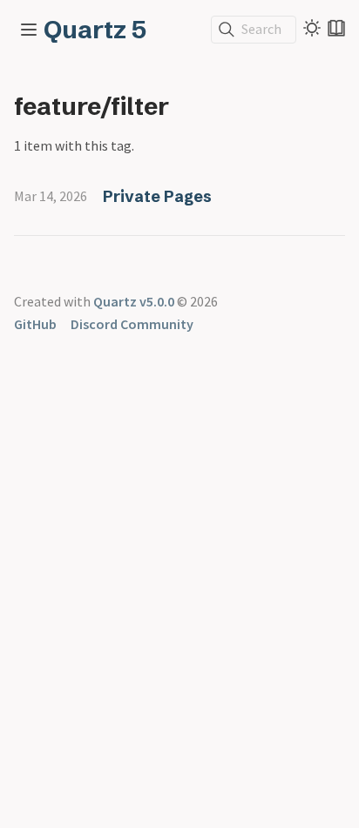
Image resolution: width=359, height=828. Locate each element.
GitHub (35, 324)
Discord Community (132, 324)
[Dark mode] (312, 28)
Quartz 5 (95, 29)
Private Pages (157, 196)
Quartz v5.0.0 (133, 301)
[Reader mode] (336, 28)
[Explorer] (29, 29)
